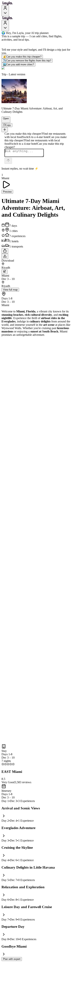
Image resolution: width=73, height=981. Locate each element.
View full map (10, 289)
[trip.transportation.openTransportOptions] (4, 271)
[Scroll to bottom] (4, 129)
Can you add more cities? (18, 64)
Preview (7, 191)
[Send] (8, 161)
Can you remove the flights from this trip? (27, 60)
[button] (4, 121)
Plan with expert (11, 959)
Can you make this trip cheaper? (22, 56)
